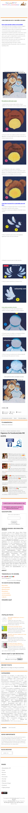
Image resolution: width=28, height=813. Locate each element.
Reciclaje (23, 562)
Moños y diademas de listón (7, 709)
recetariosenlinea (6, 593)
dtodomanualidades (6, 595)
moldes (3, 557)
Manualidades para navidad (10, 552)
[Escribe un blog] (4, 408)
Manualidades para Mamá (16, 550)
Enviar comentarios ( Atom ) (13, 431)
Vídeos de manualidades (13, 566)
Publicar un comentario (7, 424)
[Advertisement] (12, 13)
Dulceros (16, 536)
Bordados (4, 534)
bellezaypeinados (6, 587)
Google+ (19, 412)
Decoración (5, 535)
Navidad (4, 781)
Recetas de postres (7, 562)
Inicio (15, 418)
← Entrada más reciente (6, 418)
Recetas (6, 560)
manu (9, 541)
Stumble (5, 413)
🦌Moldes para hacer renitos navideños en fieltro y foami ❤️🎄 (17, 487)
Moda (25, 556)
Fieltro (4, 538)
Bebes (21, 532)
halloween (4, 540)
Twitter (13, 412)
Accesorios (5, 532)
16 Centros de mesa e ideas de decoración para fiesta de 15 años (15, 644)
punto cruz (17, 710)
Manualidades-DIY (6, 768)
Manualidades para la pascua (8, 698)
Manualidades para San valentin (14, 555)
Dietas (9, 536)
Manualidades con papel (7, 543)
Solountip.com (15, 798)
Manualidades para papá (18, 553)
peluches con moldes (18, 559)
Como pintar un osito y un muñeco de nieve (13, 20)
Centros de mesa (11, 534)
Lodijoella (4, 597)
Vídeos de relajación (17, 720)
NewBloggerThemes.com (10, 802)
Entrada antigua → (22, 418)
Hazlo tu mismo (13, 540)
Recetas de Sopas (17, 562)
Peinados (10, 559)
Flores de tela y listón (12, 538)
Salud (3, 563)
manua (12, 541)
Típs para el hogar (6, 783)
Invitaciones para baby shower (15, 626)
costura (17, 534)
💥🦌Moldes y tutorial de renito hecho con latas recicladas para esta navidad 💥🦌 (17, 465)
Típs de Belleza (14, 563)
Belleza (4, 774)
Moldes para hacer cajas (10, 557)
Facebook (5, 412)
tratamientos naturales (12, 565)
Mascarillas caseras (20, 556)
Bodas (24, 532)
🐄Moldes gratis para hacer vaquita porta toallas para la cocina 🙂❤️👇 (16, 454)
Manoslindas (5, 585)
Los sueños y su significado (13, 688)
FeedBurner (17, 524)
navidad (6, 559)
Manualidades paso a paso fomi (9, 556)
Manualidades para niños (19, 701)
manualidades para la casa (9, 549)
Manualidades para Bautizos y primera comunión (14, 545)
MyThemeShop (12, 801)
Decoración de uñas (13, 535)
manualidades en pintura (9, 544)
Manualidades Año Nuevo (20, 541)
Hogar (3, 770)
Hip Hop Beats (20, 802)
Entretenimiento (22, 536)
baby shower (16, 532)
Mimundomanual (6, 589)
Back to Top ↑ (14, 803)
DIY (12, 537)
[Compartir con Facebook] (7, 408)
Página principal (6, 787)
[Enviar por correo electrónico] (2, 408)
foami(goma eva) (22, 538)
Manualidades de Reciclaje (19, 543)
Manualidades (5, 591)
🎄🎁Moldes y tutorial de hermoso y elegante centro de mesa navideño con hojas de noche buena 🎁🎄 (17, 477)
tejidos (7, 563)
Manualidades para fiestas (18, 547)
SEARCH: (4, 727)
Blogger (19, 580)
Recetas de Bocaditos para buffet (17, 560)
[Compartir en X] (5, 408)
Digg (11, 413)
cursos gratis (23, 534)
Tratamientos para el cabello (8, 719)
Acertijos (10, 532)
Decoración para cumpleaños (8, 681)
